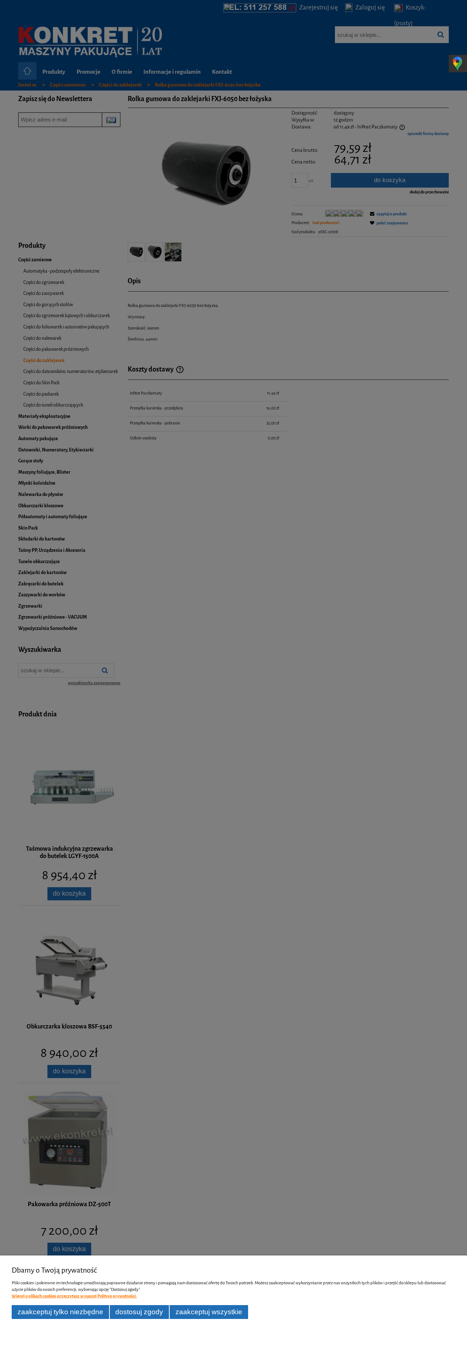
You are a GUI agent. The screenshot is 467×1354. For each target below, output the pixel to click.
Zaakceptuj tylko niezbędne (60, 1312)
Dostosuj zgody (139, 1312)
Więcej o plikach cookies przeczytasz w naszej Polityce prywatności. (74, 1296)
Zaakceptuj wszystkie (208, 1312)
